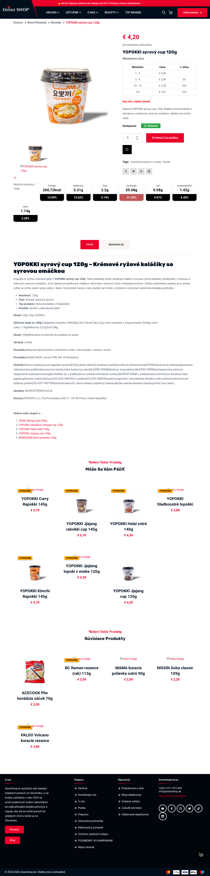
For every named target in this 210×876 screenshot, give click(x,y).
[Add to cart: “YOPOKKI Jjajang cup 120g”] (149, 569)
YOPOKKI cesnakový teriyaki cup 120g (41, 424)
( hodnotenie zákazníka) (137, 44)
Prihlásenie (190, 12)
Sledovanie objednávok (135, 814)
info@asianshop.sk (170, 791)
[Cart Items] (171, 13)
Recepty (110, 12)
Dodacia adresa (131, 801)
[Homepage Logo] (16, 8)
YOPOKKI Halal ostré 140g (34, 429)
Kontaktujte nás (87, 794)
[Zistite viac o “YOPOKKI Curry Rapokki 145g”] (55, 489)
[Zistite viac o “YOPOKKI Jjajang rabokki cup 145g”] (102, 502)
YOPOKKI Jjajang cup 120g (34, 433)
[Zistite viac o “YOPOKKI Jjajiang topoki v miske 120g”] (102, 556)
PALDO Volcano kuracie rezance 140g (35, 740)
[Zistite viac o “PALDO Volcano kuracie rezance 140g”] (55, 726)
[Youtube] (163, 808)
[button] (14, 177)
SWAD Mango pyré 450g (33, 420)
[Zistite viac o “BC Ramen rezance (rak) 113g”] (102, 658)
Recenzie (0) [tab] (116, 244)
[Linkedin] (163, 816)
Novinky (56, 22)
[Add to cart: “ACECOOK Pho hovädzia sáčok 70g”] (55, 671)
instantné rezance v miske (146, 161)
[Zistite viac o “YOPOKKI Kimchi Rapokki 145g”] (55, 569)
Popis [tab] (89, 244)
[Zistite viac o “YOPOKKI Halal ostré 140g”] (149, 502)
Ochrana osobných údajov (93, 834)
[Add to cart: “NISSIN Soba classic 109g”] (195, 658)
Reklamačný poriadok (90, 827)
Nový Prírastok (36, 22)
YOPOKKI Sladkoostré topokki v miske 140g (175, 504)
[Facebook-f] (172, 808)
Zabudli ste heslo (132, 807)
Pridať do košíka (166, 137)
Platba (82, 807)
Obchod (51, 12)
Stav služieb (166, 796)
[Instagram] (181, 808)
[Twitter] (190, 808)
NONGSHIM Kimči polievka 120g (37, 437)
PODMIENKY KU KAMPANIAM (95, 840)
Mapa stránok (86, 847)
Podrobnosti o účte (133, 788)
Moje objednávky (131, 794)
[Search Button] (163, 12)
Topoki (166, 161)
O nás (91, 12)
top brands (133, 12)
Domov (18, 22)
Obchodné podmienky (90, 821)
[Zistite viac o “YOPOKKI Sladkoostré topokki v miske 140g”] (195, 489)
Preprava (83, 814)
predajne (181, 796)
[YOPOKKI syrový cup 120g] (66, 82)
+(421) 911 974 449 (170, 788)
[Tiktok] (198, 808)
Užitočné (72, 12)
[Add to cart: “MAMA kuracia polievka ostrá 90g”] (149, 658)
